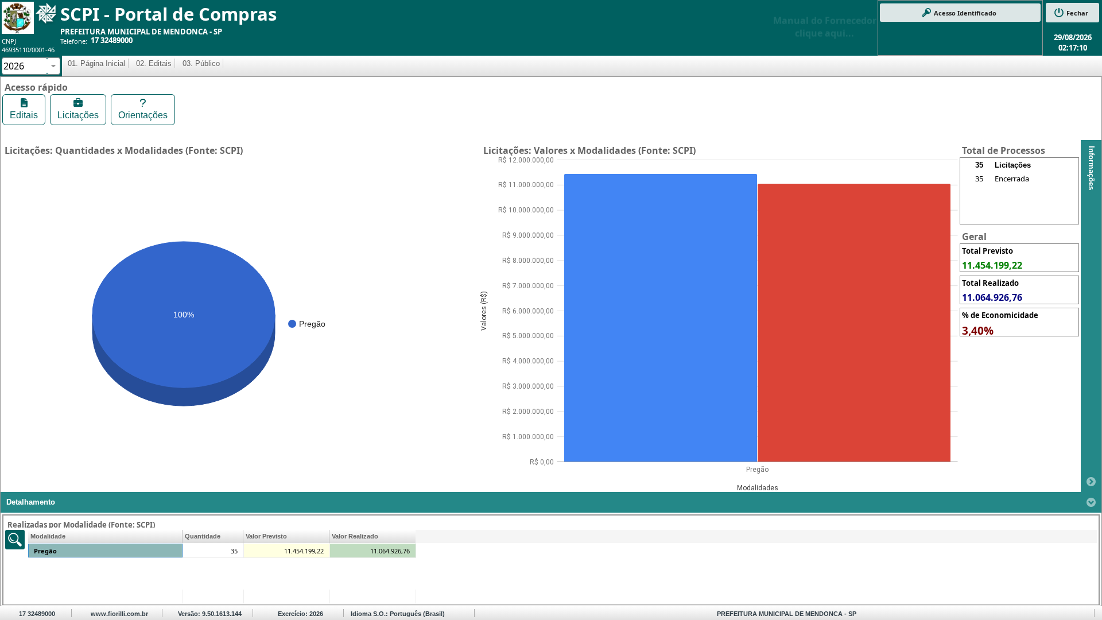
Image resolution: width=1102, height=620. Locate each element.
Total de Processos (1003, 150)
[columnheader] (105, 536)
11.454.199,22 (992, 265)
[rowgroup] (1019, 198)
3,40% (978, 330)
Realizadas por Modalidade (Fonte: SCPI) (81, 525)
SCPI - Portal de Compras (168, 14)
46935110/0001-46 (28, 49)
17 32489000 (112, 40)
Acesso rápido (36, 87)
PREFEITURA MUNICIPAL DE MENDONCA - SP (141, 31)
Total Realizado (990, 283)
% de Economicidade (1000, 315)
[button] (960, 12)
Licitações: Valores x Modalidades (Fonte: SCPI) (589, 150)
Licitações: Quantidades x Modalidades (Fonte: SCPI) (124, 150)
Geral (974, 236)
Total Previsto (987, 251)
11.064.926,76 (992, 297)
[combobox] (24, 66)
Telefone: (73, 41)
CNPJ (9, 41)
